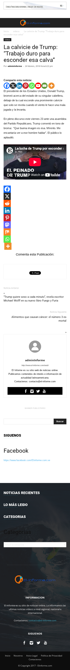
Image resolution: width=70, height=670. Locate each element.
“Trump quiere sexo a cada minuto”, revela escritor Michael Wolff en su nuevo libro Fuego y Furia (34, 298)
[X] (13, 86)
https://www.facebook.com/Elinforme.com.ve (27, 460)
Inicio (6, 31)
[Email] (44, 86)
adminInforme (15, 66)
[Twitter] (38, 392)
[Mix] (7, 232)
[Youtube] (38, 86)
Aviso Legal (32, 655)
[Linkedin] (19, 86)
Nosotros (18, 655)
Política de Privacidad (51, 655)
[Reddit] (7, 203)
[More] (51, 86)
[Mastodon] (7, 224)
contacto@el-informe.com (42, 620)
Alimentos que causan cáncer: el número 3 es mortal (38, 318)
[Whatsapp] (32, 86)
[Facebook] (7, 86)
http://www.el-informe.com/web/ (35, 365)
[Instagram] (32, 392)
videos (16, 31)
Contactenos (35, 659)
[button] (65, 23)
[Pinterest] (25, 86)
